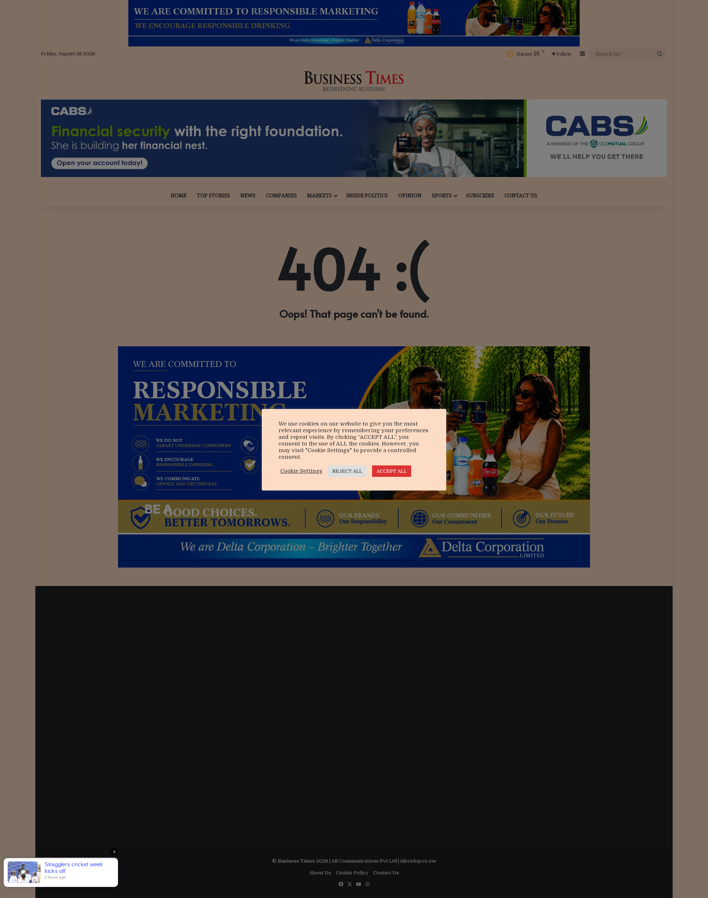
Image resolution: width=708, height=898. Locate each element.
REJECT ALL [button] (347, 471)
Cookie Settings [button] (301, 471)
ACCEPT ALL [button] (391, 471)
